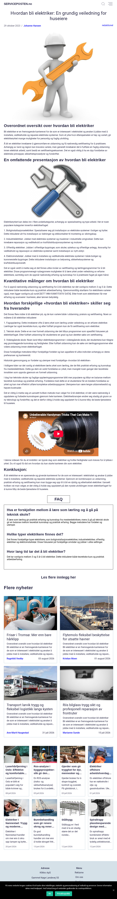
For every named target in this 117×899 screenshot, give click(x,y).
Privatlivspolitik (63, 894)
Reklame (79, 872)
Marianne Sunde (71, 732)
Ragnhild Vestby (15, 658)
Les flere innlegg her (58, 577)
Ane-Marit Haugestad (18, 732)
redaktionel (107, 25)
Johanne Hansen (32, 25)
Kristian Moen (70, 658)
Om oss (79, 877)
